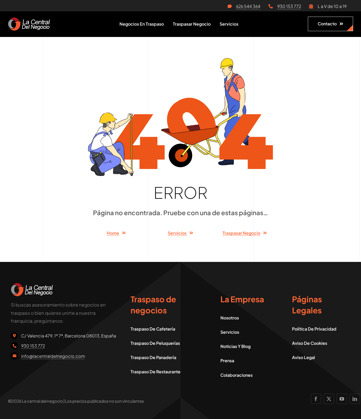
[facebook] (316, 399)
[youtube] (342, 399)
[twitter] (329, 399)
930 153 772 (289, 6)
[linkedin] (355, 399)
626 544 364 (248, 6)
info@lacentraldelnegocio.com (53, 356)
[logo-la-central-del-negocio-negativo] (29, 19)
